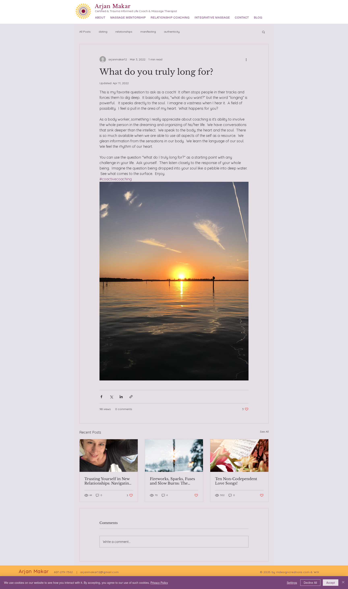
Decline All (310, 583)
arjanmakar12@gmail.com (99, 572)
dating (103, 31)
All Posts (85, 31)
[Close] (343, 582)
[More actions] (246, 59)
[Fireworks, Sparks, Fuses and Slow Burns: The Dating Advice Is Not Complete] (174, 455)
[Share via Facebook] (101, 397)
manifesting (148, 31)
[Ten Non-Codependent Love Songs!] (239, 455)
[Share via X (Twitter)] (111, 397)
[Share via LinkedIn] (121, 397)
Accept (330, 583)
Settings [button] (292, 583)
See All (264, 431)
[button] (263, 31)
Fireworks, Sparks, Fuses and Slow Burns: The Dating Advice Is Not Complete (172, 481)
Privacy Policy (159, 583)
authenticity (172, 31)
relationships (123, 31)
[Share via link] (131, 397)
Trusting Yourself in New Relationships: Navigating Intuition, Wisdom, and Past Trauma (107, 481)
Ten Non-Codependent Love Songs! (236, 481)
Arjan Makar (112, 6)
